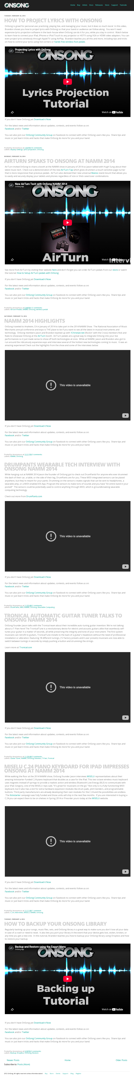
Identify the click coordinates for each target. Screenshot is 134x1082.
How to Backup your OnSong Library (55, 923)
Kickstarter (15, 795)
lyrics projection (30, 149)
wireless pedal (42, 309)
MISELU (91, 776)
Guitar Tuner (15, 758)
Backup (13, 1053)
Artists (84, 5)
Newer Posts (13, 1060)
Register (78, 1073)
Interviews (19, 912)
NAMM (25, 309)
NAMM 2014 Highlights (34, 320)
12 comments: (37, 308)
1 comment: (37, 910)
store (115, 269)
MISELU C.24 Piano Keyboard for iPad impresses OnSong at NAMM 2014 (66, 768)
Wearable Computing (46, 607)
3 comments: (37, 454)
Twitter (25, 128)
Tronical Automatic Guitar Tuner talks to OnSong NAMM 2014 (63, 617)
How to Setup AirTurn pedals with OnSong (38, 273)
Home (72, 5)
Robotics (38, 758)
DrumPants (14, 607)
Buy (78, 5)
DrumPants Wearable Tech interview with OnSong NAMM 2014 (62, 466)
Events (58, 1073)
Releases (99, 5)
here (54, 269)
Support (114, 5)
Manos (94, 173)
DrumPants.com (34, 496)
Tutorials (123, 5)
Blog (72, 1073)
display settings (16, 149)
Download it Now (42, 119)
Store (107, 5)
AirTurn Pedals (16, 309)
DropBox (20, 1053)
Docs (91, 5)
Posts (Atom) (23, 1064)
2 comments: (37, 605)
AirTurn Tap (67, 169)
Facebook (9, 128)
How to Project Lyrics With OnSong (53, 20)
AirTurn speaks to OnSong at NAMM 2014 (59, 160)
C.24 (12, 912)
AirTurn (41, 335)
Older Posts (121, 1060)
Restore (35, 1053)
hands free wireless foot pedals (69, 41)
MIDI (21, 607)
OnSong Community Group (39, 135)
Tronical (51, 758)
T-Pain (44, 758)
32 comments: (37, 148)
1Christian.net (77, 332)
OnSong (40, 149)
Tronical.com (25, 647)
